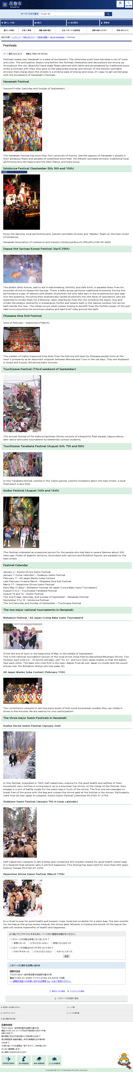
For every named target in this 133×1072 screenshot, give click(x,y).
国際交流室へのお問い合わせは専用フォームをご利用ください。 (42, 981)
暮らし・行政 (9, 23)
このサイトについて (9, 1013)
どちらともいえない (39, 943)
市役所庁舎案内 (8, 1063)
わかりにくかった (65, 952)
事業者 (106, 23)
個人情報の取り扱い (9, 1019)
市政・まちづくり (123, 30)
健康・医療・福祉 (45, 30)
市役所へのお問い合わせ (11, 1007)
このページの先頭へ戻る (68, 998)
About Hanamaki (57, 37)
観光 (39, 23)
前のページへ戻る (58, 991)
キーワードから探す (30, 14)
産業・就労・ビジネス (99, 30)
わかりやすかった (22, 952)
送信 (66, 956)
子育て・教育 (26, 30)
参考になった (20, 943)
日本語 (4, 172)
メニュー (120, 6)
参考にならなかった (62, 943)
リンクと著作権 (74, 1013)
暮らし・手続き (9, 30)
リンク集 (72, 1007)
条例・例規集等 (39, 1063)
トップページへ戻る (77, 991)
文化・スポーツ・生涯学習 (71, 30)
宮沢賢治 (74, 23)
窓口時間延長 (24, 1063)
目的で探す (128, 6)
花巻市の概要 (42, 37)
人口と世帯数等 (54, 1063)
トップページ (16, 37)
